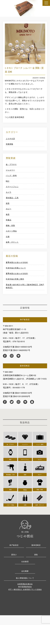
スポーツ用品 (11, 231)
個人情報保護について (25, 578)
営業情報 (9, 144)
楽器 (7, 203)
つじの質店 (25, 529)
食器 (7, 214)
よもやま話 (10, 138)
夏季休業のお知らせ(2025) (17, 273)
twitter (12, 402)
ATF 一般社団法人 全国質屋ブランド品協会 (25, 589)
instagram (12, 356)
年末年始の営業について (16, 268)
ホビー (8, 208)
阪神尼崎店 (36, 545)
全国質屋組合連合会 (25, 584)
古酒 (7, 236)
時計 (7, 181)
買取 (36, 554)
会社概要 (25, 571)
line (18, 356)
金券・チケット (12, 242)
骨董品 (8, 220)
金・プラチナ (11, 164)
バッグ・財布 (11, 175)
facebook (5, 356)
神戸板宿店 (14, 545)
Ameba (32, 402)
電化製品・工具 (12, 197)
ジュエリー (10, 170)
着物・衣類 (10, 225)
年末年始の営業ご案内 (15, 279)
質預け (14, 554)
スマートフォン (12, 186)
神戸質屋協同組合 (25, 586)
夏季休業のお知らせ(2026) (17, 262)
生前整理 (25, 561)
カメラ (8, 192)
